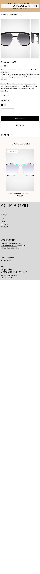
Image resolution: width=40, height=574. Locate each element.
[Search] (29, 6)
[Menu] (3, 6)
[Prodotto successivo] (37, 169)
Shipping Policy (6, 270)
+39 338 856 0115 (8, 246)
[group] (20, 173)
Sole (2, 218)
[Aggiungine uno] (11, 111)
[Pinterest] (8, 134)
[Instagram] (5, 278)
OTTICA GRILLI (15, 206)
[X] (9, 278)
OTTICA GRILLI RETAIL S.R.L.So (17, 272)
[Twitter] (11, 134)
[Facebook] (5, 134)
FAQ (2, 267)
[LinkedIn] (12, 278)
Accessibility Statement (9, 275)
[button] (35, 6)
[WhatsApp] (2, 134)
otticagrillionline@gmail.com (10, 248)
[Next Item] (36, 39)
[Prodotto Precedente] (3, 169)
